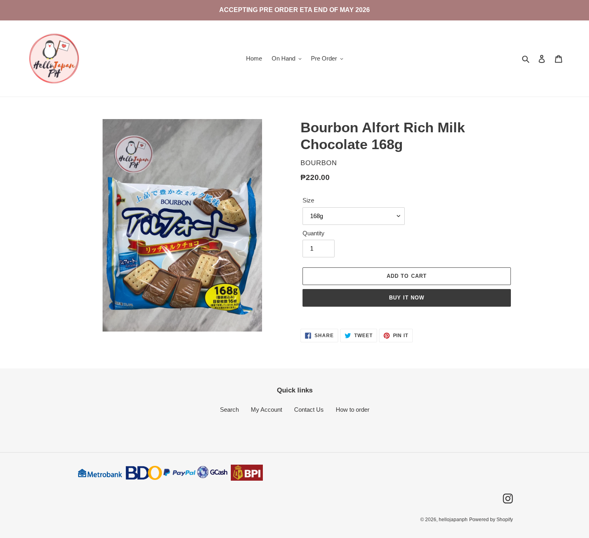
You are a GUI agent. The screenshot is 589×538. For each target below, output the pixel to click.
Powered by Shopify (491, 519)
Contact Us (309, 409)
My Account (266, 409)
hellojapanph (453, 519)
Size (308, 200)
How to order (352, 409)
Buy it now (406, 298)
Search (229, 409)
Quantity (314, 233)
